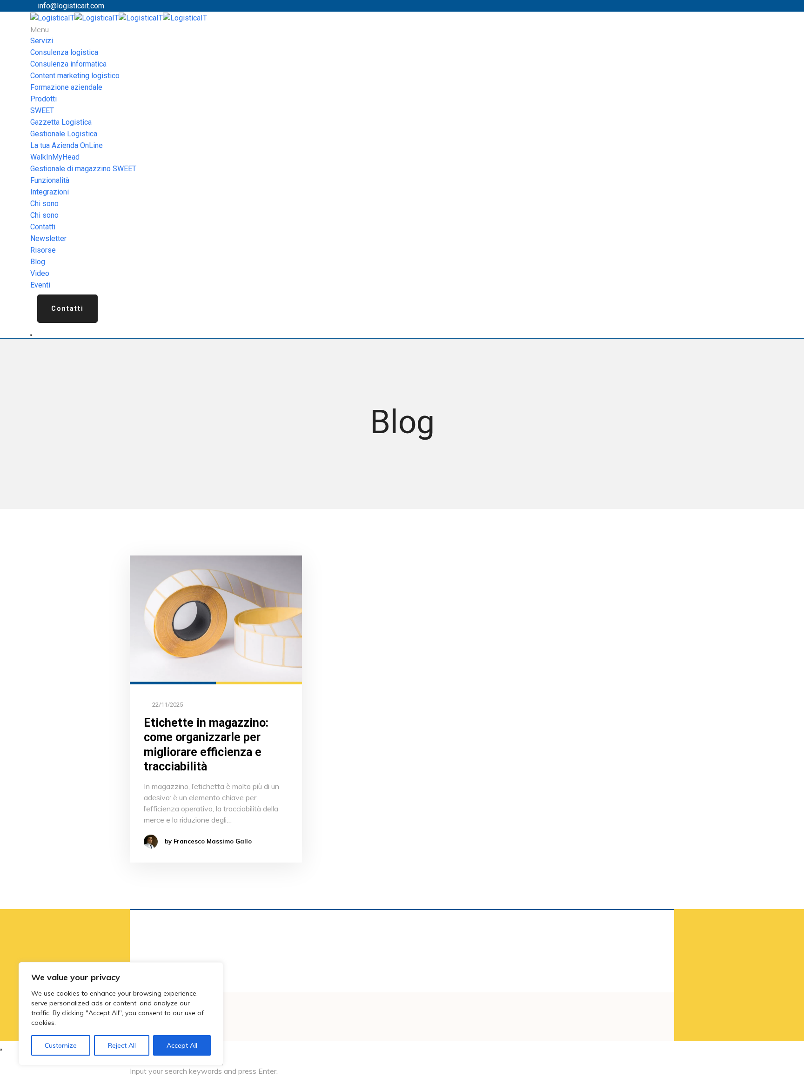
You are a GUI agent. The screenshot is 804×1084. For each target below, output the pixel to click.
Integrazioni (49, 191)
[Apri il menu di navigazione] (31, 335)
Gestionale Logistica (63, 133)
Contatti (42, 226)
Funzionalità (49, 180)
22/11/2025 (167, 704)
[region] (121, 1013)
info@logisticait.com (71, 5)
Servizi (41, 40)
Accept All (182, 1045)
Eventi (40, 285)
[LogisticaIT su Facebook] (405, 1006)
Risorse (43, 250)
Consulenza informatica (68, 64)
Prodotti (43, 98)
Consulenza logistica (64, 52)
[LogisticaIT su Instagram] (421, 1006)
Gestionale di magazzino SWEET (83, 168)
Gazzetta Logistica (61, 122)
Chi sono (44, 203)
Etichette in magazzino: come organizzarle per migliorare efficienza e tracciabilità (206, 744)
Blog (37, 261)
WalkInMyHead (55, 157)
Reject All (122, 1045)
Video (39, 273)
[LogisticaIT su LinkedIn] (410, 1006)
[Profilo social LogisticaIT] (416, 1006)
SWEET (42, 110)
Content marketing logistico (75, 75)
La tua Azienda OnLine (66, 145)
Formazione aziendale (66, 87)
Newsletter (48, 238)
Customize (61, 1045)
